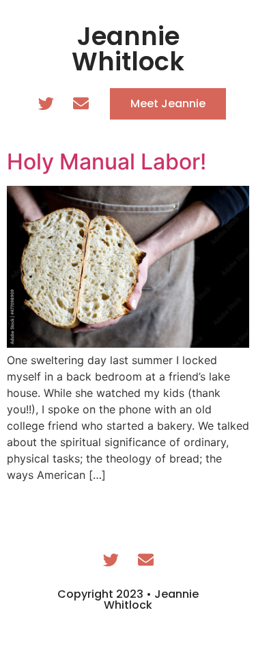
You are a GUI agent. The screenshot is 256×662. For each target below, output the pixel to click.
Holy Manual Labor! (106, 161)
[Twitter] (45, 104)
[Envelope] (80, 104)
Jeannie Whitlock (128, 48)
